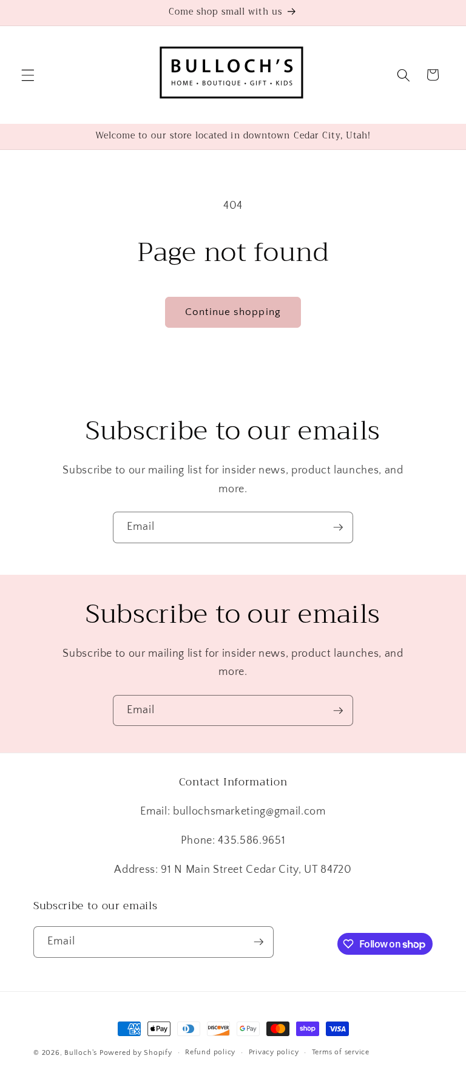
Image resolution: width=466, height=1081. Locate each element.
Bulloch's (80, 1053)
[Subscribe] (338, 527)
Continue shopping (233, 312)
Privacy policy (274, 1052)
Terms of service (341, 1052)
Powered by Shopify (136, 1053)
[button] (27, 74)
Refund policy (210, 1052)
